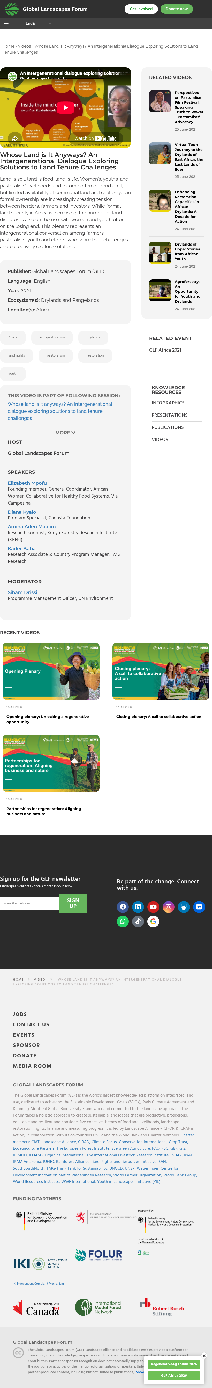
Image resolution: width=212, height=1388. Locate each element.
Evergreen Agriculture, (131, 1148)
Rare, (96, 1162)
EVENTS (24, 1035)
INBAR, (177, 1155)
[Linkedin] (138, 907)
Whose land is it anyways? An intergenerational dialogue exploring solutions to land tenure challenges (60, 411)
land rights (16, 356)
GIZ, (183, 1148)
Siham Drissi (22, 592)
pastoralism (56, 356)
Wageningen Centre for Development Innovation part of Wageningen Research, (95, 1172)
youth (13, 374)
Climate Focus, (105, 1142)
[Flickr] (199, 907)
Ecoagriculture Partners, (35, 1148)
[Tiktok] (138, 921)
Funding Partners (37, 1198)
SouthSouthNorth (28, 1168)
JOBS (20, 1014)
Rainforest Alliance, (74, 1162)
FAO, (157, 1148)
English (31, 23)
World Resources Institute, (37, 1181)
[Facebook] (123, 907)
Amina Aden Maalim (32, 526)
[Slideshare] (184, 907)
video (39, 979)
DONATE (25, 1056)
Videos (24, 46)
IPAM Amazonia (27, 1162)
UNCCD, (117, 1168)
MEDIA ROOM (32, 1066)
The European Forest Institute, (84, 1148)
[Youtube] (153, 907)
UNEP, (131, 1168)
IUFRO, (49, 1162)
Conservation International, (144, 1142)
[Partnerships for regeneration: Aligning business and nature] (51, 763)
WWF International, (79, 1181)
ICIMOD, (21, 1155)
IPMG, (189, 1155)
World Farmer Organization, (138, 1175)
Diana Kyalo (22, 512)
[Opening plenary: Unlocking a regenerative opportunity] (51, 671)
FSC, (166, 1148)
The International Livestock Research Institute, (129, 1155)
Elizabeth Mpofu (27, 483)
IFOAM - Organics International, (58, 1155)
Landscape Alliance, (60, 1142)
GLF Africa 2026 (174, 1376)
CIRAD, (85, 1142)
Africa (13, 337)
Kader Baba (22, 549)
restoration (95, 356)
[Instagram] (169, 907)
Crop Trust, (178, 1142)
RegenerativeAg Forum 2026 (174, 1364)
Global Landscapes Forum (55, 9)
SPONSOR (26, 1045)
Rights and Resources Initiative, (129, 1162)
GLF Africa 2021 (165, 350)
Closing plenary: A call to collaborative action (158, 716)
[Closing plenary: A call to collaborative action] (160, 671)
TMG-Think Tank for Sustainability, (78, 1168)
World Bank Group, (180, 1175)
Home (8, 46)
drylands (93, 337)
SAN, (162, 1162)
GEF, (174, 1148)
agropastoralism (52, 337)
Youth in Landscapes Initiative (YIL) (128, 1181)
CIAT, (36, 1142)
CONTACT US (31, 1025)
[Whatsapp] (123, 921)
